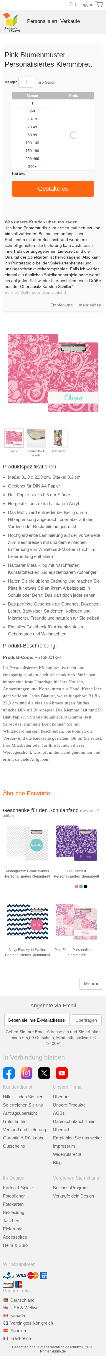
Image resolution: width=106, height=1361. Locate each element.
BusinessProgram (70, 1187)
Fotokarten (13, 1204)
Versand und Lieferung (24, 1129)
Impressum (64, 1146)
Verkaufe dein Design (73, 1195)
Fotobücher (14, 1195)
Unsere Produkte (69, 1104)
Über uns (62, 1096)
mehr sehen (90, 305)
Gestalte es (53, 188)
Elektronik (12, 1228)
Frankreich (20, 1338)
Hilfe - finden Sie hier (22, 1096)
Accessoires (15, 1236)
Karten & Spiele (18, 1187)
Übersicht (62, 1129)
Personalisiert (42, 21)
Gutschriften (14, 1121)
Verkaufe (70, 21)
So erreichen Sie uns (23, 1104)
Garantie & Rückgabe (23, 1137)
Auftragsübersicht (20, 1113)
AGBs (59, 1113)
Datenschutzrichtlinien (74, 1121)
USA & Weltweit (25, 1307)
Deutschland (22, 1300)
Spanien (18, 1330)
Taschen (11, 1220)
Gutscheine (14, 1146)
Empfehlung (61, 305)
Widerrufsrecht (67, 1154)
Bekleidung (13, 1212)
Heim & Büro (15, 1245)
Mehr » (91, 983)
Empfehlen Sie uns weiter (77, 1137)
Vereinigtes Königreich (31, 1322)
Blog (57, 1162)
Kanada (17, 1315)
